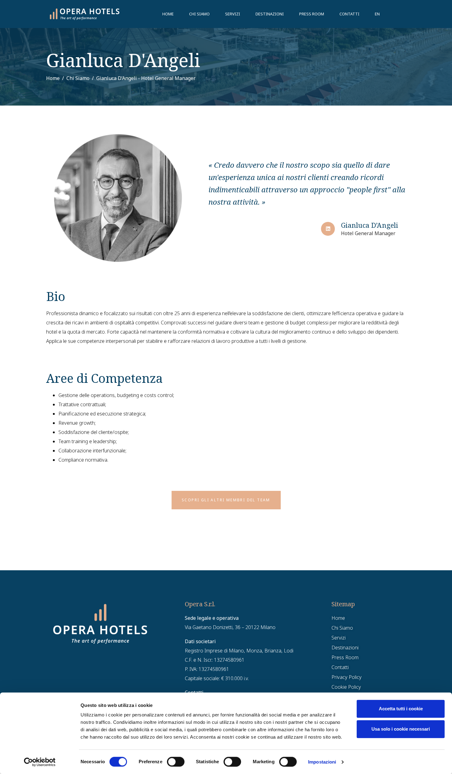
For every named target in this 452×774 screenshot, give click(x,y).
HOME (168, 14)
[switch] (175, 762)
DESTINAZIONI (270, 14)
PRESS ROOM (311, 14)
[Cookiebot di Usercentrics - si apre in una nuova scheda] (40, 762)
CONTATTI (349, 14)
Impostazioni (322, 761)
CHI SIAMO (199, 14)
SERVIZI (232, 14)
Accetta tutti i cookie (401, 708)
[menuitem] (377, 14)
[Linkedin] (328, 229)
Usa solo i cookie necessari (400, 729)
